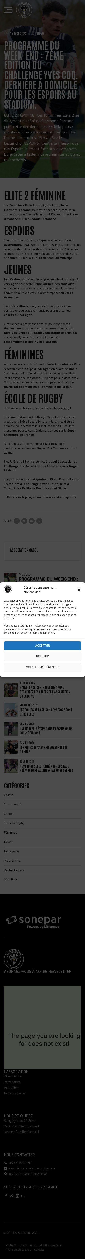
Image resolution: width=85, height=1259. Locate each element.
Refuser (42, 656)
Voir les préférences (42, 667)
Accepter (42, 645)
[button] (79, 590)
